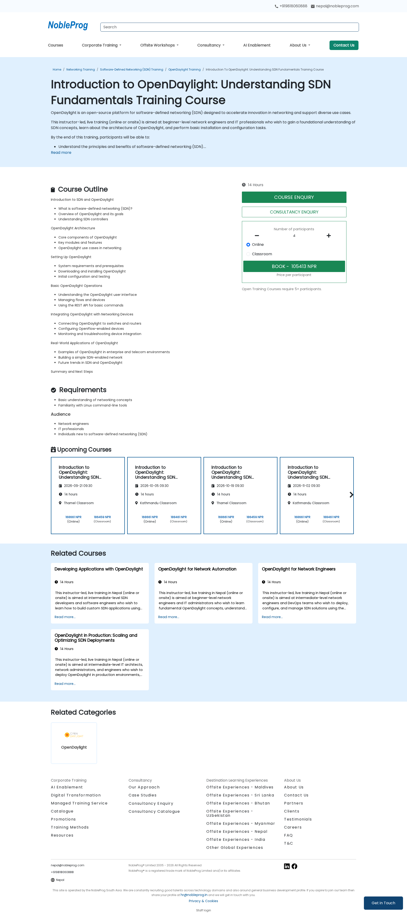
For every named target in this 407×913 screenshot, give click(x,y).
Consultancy (209, 45)
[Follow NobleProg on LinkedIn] (287, 866)
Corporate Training (100, 45)
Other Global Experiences (234, 847)
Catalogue (62, 811)
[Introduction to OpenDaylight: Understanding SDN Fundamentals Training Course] (72, 25)
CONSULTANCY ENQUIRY (294, 212)
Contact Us (344, 45)
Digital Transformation (76, 795)
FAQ (288, 835)
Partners (293, 803)
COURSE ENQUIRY (294, 197)
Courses (55, 45)
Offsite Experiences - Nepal (236, 831)
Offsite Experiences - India (235, 839)
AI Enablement (257, 45)
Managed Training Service (79, 803)
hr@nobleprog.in (194, 894)
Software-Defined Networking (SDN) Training (131, 69)
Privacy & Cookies (203, 901)
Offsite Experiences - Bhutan (238, 803)
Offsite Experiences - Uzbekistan (229, 813)
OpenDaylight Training (184, 69)
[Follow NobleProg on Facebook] (294, 866)
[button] (350, 495)
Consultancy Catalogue (154, 811)
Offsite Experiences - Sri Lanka (240, 795)
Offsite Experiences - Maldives (240, 787)
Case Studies (143, 795)
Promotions (63, 819)
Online (258, 244)
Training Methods (70, 827)
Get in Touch (383, 903)
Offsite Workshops (158, 45)
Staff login (203, 910)
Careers (293, 827)
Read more (61, 152)
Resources (62, 835)
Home (57, 69)
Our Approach (144, 787)
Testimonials (298, 819)
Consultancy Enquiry (151, 803)
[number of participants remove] (258, 235)
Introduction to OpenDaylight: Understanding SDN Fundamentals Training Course (265, 69)
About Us (298, 45)
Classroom (262, 254)
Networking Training (80, 69)
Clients (291, 811)
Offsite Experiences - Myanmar (240, 823)
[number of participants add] (330, 235)
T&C (288, 843)
